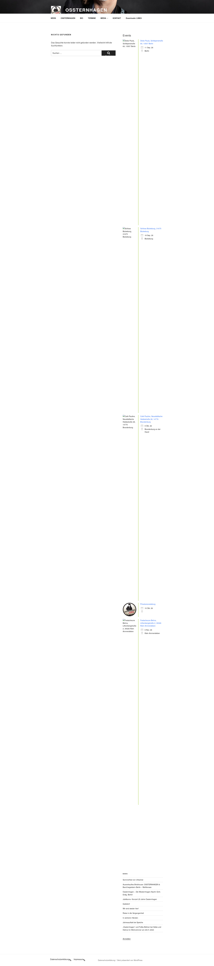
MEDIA (103, 18)
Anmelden (127, 938)
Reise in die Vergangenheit (133, 913)
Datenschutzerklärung (106, 960)
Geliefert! (126, 904)
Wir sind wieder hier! (131, 908)
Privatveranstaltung (147, 604)
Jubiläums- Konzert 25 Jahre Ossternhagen (140, 899)
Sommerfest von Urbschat (133, 879)
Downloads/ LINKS (134, 18)
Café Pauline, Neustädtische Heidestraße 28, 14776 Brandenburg (151, 419)
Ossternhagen (86, 10)
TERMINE (92, 18)
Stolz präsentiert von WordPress (129, 960)
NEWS (53, 18)
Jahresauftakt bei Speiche (133, 922)
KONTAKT (117, 18)
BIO (81, 18)
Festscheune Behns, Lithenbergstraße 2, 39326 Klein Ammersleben (150, 623)
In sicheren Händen (130, 918)
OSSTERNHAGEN (68, 18)
